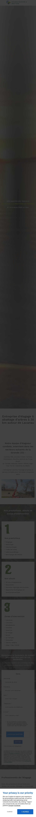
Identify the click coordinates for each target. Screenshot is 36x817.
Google (10, 805)
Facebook (17, 805)
